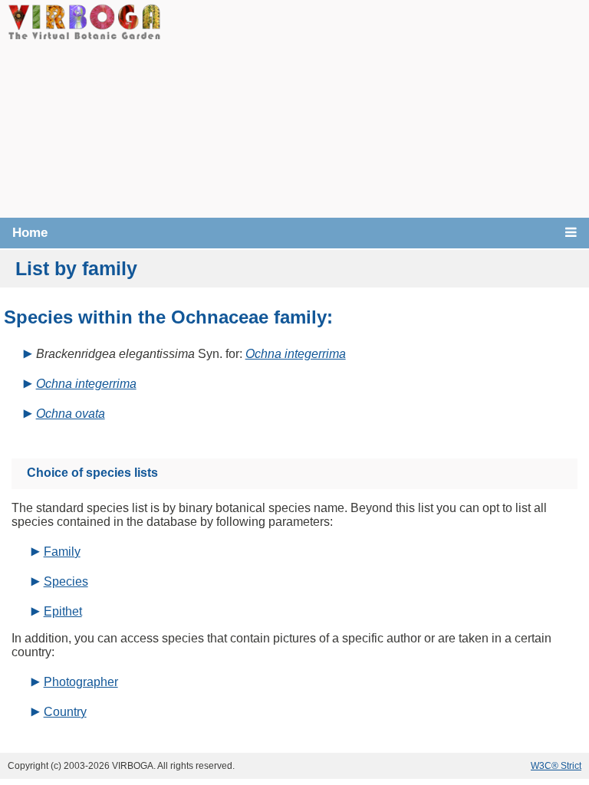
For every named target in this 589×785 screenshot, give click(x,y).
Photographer (81, 681)
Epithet (63, 611)
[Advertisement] (375, 107)
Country (65, 711)
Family (62, 551)
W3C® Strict (556, 765)
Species (66, 581)
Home (30, 232)
